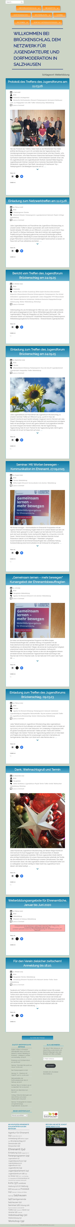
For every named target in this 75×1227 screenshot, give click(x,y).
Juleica (41, 296)
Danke (15, 783)
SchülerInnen (30, 299)
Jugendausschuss (17, 1161)
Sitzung (24, 1205)
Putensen (15, 1192)
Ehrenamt (33, 100)
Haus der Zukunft (46, 368)
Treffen (33, 102)
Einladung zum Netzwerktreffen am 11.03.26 (37, 201)
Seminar (44, 483)
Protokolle (16, 97)
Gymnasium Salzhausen (55, 100)
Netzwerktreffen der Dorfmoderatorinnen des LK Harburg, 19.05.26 (19, 1080)
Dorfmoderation (20, 15)
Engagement (25, 1153)
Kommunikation (33, 483)
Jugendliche (15, 1168)
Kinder (14, 1176)
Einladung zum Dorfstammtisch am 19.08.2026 (20, 1061)
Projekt (56, 215)
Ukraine (19, 1210)
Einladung (26, 368)
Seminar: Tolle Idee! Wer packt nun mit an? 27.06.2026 (21, 1066)
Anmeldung (16, 979)
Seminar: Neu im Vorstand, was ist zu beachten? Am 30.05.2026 (21, 1086)
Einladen (22, 215)
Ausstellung (31, 291)
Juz (15, 102)
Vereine (34, 716)
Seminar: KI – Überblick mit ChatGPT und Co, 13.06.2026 (20, 1074)
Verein (55, 979)
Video (20, 1212)
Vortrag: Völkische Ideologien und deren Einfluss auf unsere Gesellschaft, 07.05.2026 (21, 1097)
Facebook (30, 979)
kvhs (26, 102)
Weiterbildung (49, 102)
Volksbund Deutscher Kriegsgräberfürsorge (48, 299)
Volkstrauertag (40, 102)
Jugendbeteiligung (15, 713)
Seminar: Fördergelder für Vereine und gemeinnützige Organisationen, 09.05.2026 (21, 1104)
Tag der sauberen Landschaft (49, 713)
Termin (42, 783)
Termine (59, 15)
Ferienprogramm (42, 100)
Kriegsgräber (20, 102)
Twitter (51, 979)
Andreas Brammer (17, 1136)
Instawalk (47, 711)
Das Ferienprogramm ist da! (19, 1070)
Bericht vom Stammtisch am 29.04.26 (19, 1091)
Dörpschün (13, 294)
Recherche (22, 299)
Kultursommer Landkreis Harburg (17, 1180)
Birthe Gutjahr (40, 291)
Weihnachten (58, 783)
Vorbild (51, 783)
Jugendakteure (29, 783)
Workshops (37, 302)
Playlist (37, 783)
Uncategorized (24, 97)
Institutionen (54, 711)
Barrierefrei (16, 100)
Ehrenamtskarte (22, 294)
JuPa (11, 102)
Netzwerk (50, 215)
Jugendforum (14, 1165)
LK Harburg (23, 919)
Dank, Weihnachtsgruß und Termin (37, 769)
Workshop (22, 786)
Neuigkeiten (17, 593)
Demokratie (14, 1143)
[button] (52, 1139)
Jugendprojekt (34, 296)
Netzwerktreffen (35, 713)
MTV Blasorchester (58, 296)
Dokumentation (55, 291)
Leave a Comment (18, 105)
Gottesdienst (14, 296)
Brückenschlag (18, 1141)
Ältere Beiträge (37, 1038)
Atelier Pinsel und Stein (20, 291)
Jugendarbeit (13, 1158)
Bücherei (47, 291)
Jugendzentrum (16, 1174)
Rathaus (21, 1192)
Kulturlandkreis (23, 1178)
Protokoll (16, 299)
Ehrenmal (30, 294)
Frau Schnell (59, 294)
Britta (14, 95)
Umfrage (61, 215)
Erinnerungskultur (39, 294)
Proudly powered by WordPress (29, 1225)
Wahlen (22, 302)
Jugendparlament (41, 215)
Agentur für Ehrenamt (20, 596)
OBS (29, 102)
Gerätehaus (21, 783)
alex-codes (51, 1225)
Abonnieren (50, 1065)
